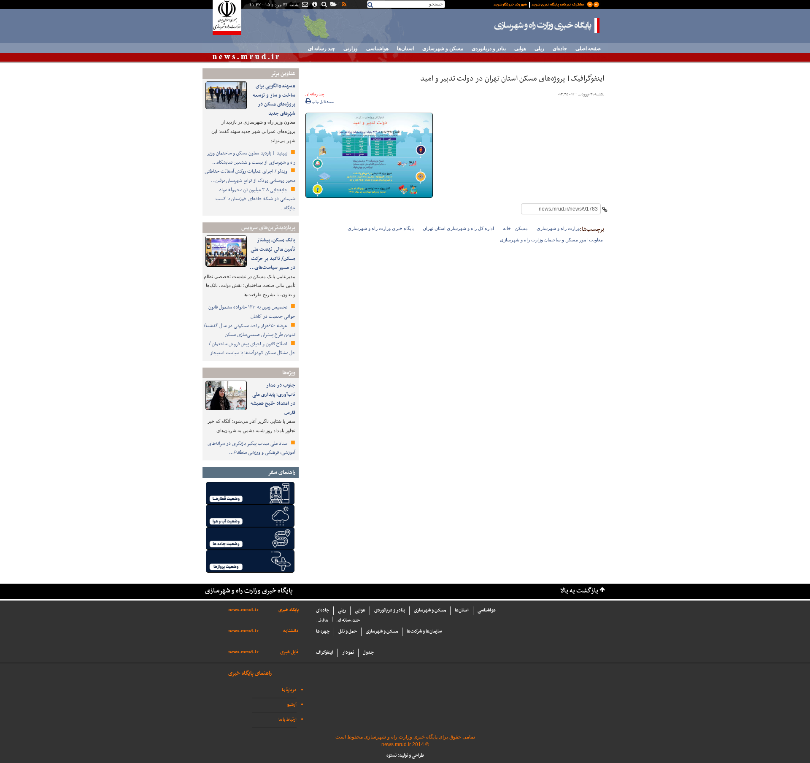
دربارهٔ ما (289, 690)
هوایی (520, 48)
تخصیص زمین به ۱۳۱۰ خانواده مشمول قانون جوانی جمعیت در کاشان (251, 312)
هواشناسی (377, 48)
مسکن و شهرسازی (442, 48)
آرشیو (292, 705)
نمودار (348, 653)
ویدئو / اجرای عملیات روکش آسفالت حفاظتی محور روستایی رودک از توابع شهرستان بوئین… (250, 176)
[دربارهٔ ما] (314, 5)
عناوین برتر (283, 73)
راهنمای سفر (281, 472)
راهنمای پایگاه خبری (250, 673)
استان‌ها (405, 48)
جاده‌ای (560, 48)
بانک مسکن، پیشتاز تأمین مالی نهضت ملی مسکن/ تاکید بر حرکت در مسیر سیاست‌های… (272, 254)
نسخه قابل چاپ (323, 102)
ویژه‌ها (288, 373)
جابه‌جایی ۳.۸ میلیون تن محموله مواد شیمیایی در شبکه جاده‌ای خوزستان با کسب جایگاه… (255, 199)
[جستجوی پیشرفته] (323, 5)
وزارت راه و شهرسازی (558, 228)
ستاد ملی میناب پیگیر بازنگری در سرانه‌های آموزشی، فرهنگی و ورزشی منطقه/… (251, 448)
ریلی (539, 48)
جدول (368, 653)
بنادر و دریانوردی (489, 48)
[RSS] (343, 5)
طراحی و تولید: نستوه (405, 756)
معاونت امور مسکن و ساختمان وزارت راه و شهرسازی (551, 239)
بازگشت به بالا (579, 591)
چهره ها (322, 632)
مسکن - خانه (515, 228)
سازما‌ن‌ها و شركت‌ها (424, 632)
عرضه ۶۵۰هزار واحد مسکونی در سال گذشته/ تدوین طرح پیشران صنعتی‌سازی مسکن (249, 330)
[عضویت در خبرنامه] (540, 4)
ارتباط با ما (287, 720)
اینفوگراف (324, 653)
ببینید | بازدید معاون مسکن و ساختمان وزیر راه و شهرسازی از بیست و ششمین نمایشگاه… (251, 158)
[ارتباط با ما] (304, 5)
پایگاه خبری (288, 610)
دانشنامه (291, 631)
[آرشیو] (333, 5)
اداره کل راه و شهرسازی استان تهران (458, 228)
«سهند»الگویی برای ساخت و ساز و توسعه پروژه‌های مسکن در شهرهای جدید (274, 100)
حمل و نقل (347, 632)
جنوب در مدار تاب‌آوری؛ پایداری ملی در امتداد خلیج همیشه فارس (273, 399)
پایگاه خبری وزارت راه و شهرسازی (547, 25)
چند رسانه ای (321, 48)
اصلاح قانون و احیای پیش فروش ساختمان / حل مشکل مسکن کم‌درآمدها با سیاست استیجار (252, 348)
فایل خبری (289, 652)
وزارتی (350, 48)
